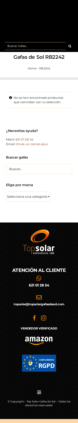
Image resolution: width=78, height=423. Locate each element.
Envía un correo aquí (32, 144)
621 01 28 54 (25, 139)
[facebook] (34, 317)
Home (32, 68)
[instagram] (43, 317)
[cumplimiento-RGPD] (39, 356)
